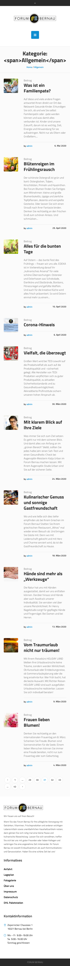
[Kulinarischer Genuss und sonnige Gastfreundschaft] (11, 497)
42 (15, 786)
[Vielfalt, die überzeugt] (11, 353)
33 (59, 780)
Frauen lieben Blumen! (37, 722)
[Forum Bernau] (35, 18)
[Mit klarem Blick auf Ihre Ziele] (11, 422)
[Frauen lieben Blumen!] (11, 720)
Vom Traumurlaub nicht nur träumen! (42, 647)
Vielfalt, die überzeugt (45, 352)
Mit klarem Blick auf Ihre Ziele (43, 425)
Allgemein (39, 67)
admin (29, 146)
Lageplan (9, 875)
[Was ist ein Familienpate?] (11, 86)
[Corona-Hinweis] (11, 325)
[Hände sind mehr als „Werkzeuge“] (11, 574)
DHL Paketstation (13, 903)
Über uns (9, 886)
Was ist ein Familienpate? (37, 88)
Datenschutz (11, 897)
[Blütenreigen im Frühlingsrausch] (11, 164)
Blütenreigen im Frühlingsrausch (39, 166)
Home (29, 67)
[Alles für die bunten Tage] (11, 246)
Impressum (10, 891)
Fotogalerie (10, 880)
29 (30, 780)
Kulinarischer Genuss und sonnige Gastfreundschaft (44, 502)
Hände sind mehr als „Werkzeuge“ (43, 576)
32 (52, 780)
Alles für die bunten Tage (42, 249)
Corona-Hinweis (39, 324)
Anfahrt (8, 869)
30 (37, 780)
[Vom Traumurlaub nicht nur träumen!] (11, 645)
